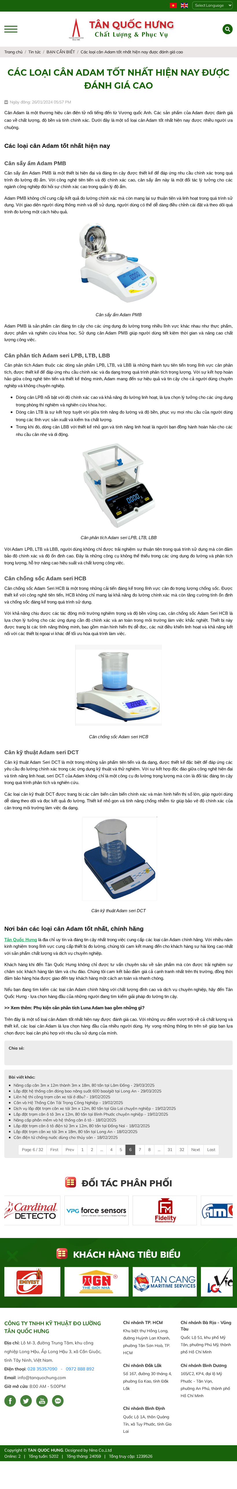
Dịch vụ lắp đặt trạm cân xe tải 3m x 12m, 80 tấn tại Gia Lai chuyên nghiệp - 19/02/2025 (95, 1108)
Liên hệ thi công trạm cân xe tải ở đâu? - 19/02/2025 (62, 1096)
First (54, 1149)
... (101, 1149)
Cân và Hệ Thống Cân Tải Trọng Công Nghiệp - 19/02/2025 (68, 1102)
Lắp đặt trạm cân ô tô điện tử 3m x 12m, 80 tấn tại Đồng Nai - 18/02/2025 (82, 1125)
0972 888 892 (80, 1369)
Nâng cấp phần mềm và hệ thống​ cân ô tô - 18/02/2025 (65, 1120)
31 (170, 1149)
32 (181, 1149)
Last (211, 1149)
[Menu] (10, 29)
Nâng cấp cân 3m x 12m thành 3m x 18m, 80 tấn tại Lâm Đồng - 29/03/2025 (84, 1085)
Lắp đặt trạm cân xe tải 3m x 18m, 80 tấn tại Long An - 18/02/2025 (75, 1131)
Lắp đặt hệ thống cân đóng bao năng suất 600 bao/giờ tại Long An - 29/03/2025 (87, 1091)
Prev (70, 1149)
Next (195, 1149)
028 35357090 (42, 1369)
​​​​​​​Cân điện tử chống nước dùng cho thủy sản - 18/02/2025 (66, 1137)
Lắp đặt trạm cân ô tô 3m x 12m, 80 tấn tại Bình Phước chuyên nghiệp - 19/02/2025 (91, 1114)
